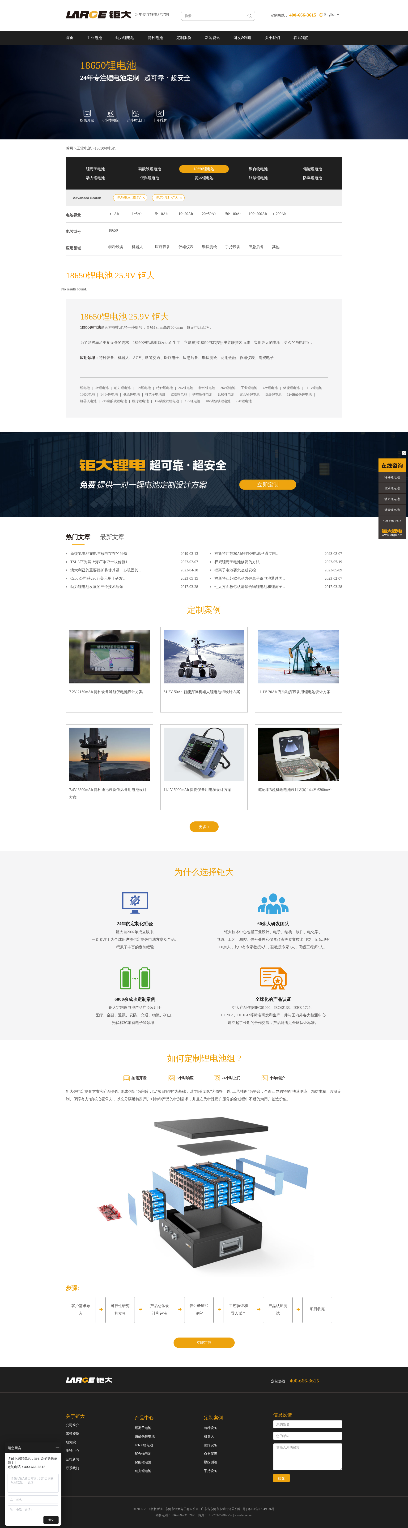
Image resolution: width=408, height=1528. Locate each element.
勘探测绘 (209, 247)
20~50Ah (209, 214)
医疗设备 (162, 247)
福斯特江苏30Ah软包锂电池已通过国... (246, 554)
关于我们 (272, 38)
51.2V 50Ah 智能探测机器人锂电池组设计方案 (202, 692)
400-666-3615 (392, 520)
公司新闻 (72, 1459)
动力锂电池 (124, 38)
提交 (281, 1478)
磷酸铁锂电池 (149, 169)
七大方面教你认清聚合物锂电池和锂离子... (249, 587)
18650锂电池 (105, 148)
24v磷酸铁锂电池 (114, 401)
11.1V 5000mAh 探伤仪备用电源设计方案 (197, 790)
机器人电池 (88, 401)
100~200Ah (258, 214)
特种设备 (115, 247)
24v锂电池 (185, 388)
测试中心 (72, 1451)
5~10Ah (161, 214)
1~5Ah (137, 214)
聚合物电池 (258, 169)
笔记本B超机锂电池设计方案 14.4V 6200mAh (295, 790)
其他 (276, 247)
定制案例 (183, 38)
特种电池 (155, 38)
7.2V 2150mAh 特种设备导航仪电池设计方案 (106, 692)
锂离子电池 (95, 169)
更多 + (204, 827)
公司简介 (72, 1425)
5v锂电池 (102, 388)
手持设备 (232, 247)
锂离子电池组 (155, 394)
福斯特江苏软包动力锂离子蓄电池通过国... (249, 578)
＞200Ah (279, 214)
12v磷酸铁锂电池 (299, 394)
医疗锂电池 (140, 401)
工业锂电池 (249, 388)
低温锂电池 (149, 178)
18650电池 (87, 394)
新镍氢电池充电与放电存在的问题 (98, 554)
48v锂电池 (270, 388)
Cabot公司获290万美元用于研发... (98, 578)
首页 (69, 38)
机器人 (137, 247)
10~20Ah (185, 214)
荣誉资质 (72, 1433)
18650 (113, 230)
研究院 (71, 1442)
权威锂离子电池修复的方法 (237, 562)
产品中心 (144, 1417)
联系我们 (301, 38)
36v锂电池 (228, 388)
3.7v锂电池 (192, 401)
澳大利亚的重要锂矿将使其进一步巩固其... (105, 570)
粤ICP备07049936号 (261, 1509)
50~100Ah (233, 214)
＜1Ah (113, 214)
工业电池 (94, 38)
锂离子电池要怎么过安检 (235, 570)
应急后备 (256, 247)
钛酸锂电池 (258, 178)
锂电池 (85, 388)
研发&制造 (242, 38)
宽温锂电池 (204, 178)
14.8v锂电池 (109, 394)
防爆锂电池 (312, 178)
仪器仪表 (186, 247)
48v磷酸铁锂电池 (218, 401)
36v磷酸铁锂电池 (166, 401)
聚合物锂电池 (249, 394)
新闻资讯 (212, 38)
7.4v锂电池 (244, 401)
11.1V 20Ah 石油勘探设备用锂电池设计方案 (294, 692)
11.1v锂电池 (313, 388)
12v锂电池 (143, 388)
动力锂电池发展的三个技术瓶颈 (96, 587)
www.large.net (243, 1515)
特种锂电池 (164, 388)
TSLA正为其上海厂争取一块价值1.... (100, 562)
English (330, 15)
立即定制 (204, 1343)
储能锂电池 (312, 169)
